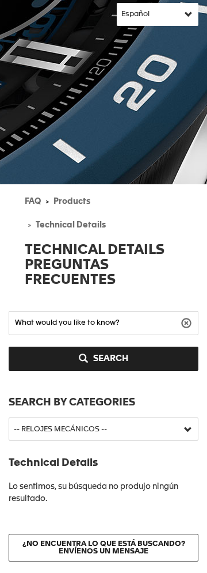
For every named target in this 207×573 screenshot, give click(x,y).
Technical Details (71, 225)
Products (71, 202)
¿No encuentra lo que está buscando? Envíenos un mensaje (103, 547)
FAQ (33, 202)
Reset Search (187, 322)
